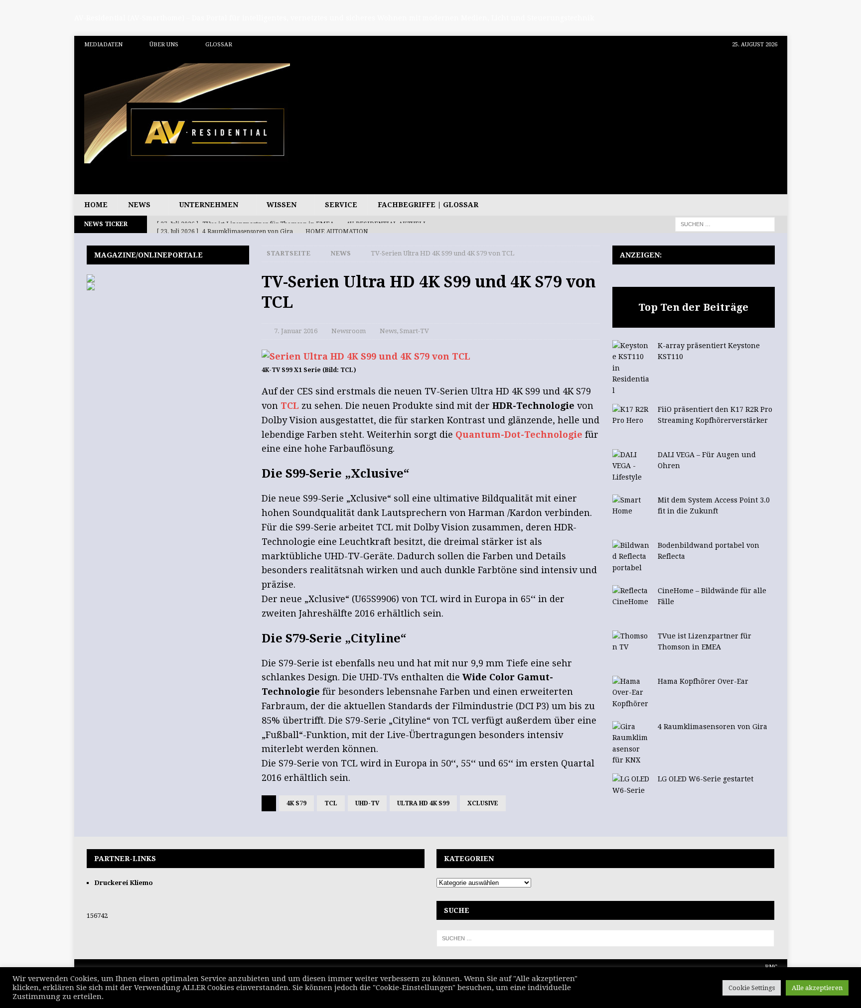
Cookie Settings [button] (751, 988)
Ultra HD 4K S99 (423, 803)
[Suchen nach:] (725, 224)
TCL (290, 405)
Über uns (163, 44)
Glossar (218, 44)
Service (341, 205)
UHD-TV (367, 803)
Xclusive (482, 803)
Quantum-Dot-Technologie (518, 434)
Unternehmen (208, 205)
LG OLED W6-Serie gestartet (705, 779)
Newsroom (348, 331)
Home (96, 205)
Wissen (281, 205)
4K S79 (296, 803)
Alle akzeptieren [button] (817, 988)
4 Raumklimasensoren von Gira (712, 727)
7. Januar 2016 (295, 331)
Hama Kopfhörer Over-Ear (703, 681)
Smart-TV (414, 331)
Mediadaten (103, 44)
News (139, 205)
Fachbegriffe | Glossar (428, 205)
